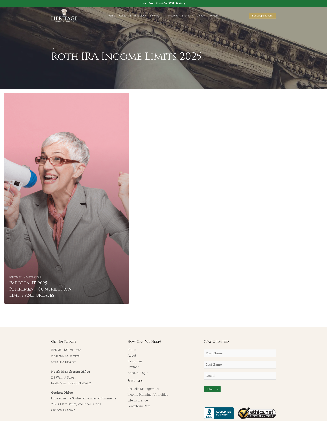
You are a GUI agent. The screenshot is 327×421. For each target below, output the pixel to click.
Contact (133, 367)
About (132, 355)
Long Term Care (139, 406)
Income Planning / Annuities (148, 394)
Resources (135, 361)
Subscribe (212, 389)
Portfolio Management (143, 389)
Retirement (15, 276)
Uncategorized (32, 276)
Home (132, 350)
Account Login (138, 373)
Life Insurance (138, 400)
